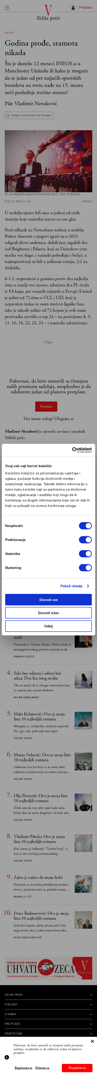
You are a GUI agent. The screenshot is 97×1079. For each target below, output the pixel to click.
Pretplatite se (77, 1068)
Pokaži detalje (71, 586)
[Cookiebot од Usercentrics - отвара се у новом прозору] (72, 450)
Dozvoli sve (48, 599)
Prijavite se (42, 1068)
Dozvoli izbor (48, 613)
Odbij (48, 626)
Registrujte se (23, 1068)
